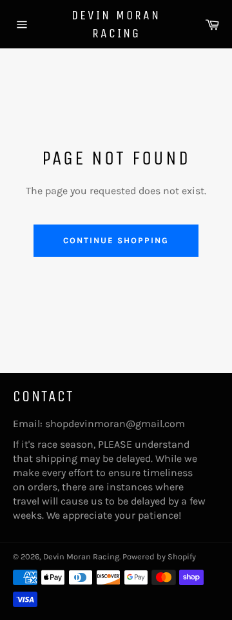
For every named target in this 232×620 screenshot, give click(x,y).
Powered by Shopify (159, 556)
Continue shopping (115, 240)
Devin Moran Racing (116, 24)
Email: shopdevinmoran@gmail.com (99, 423)
